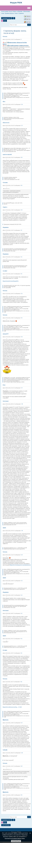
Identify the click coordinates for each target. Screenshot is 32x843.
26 (22, 104)
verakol (5, 271)
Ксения (5, 650)
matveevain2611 (7, 154)
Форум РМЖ (16, 2)
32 (21, 257)
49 (21, 766)
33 (21, 273)
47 (21, 722)
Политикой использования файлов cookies (15, 838)
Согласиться (16, 841)
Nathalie (5, 750)
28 (21, 157)
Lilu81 (4, 527)
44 (21, 638)
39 (22, 530)
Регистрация (4, 11)
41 (21, 580)
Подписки (21, 13)
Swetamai (5, 401)
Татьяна (5, 182)
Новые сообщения (17, 11)
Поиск (16, 13)
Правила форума (9, 13)
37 (21, 388)
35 (21, 318)
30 (21, 210)
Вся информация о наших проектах (19, 45)
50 (21, 795)
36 (21, 336)
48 (22, 752)
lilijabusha (5, 720)
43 (21, 613)
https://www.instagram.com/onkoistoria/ (20, 565)
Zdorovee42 (6, 122)
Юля (4, 385)
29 (21, 185)
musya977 (5, 334)
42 (21, 595)
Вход (10, 11)
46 (21, 681)
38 (22, 404)
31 (21, 230)
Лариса (5, 207)
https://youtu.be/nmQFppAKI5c (11, 281)
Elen (4, 101)
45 (21, 653)
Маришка (6, 227)
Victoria (5, 36)
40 (22, 554)
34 (21, 293)
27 (22, 125)
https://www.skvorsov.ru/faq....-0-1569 (12, 707)
